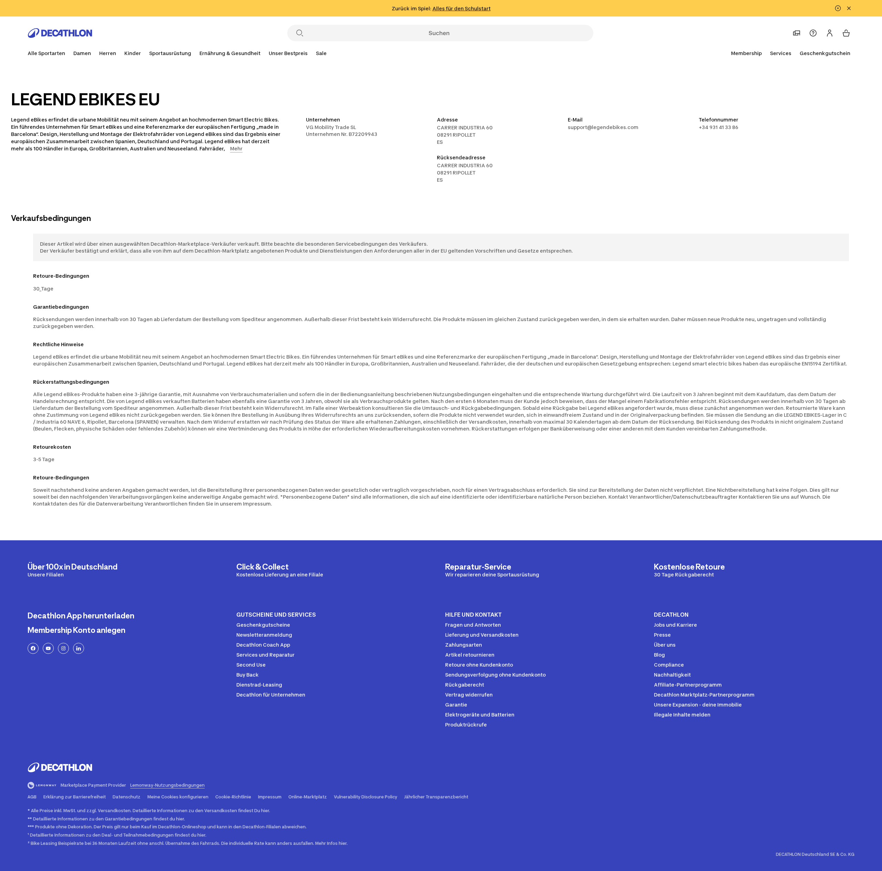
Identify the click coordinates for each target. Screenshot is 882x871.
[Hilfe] (813, 33)
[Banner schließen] (848, 8)
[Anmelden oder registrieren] (829, 33)
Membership (746, 53)
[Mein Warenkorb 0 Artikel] (846, 33)
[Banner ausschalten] (837, 8)
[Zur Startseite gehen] (60, 33)
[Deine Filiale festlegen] (796, 33)
